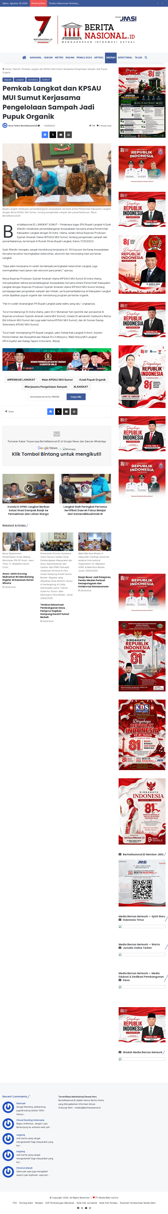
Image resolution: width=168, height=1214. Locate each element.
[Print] (68, 134)
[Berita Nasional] (84, 29)
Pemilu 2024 (84, 57)
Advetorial (125, 57)
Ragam (70, 57)
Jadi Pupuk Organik (93, 379)
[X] (53, 134)
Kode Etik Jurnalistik (87, 1203)
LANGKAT (81, 386)
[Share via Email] (60, 134)
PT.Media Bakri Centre (106, 1197)
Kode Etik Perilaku (108, 1203)
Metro (59, 57)
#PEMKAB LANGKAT (22, 379)
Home (7, 69)
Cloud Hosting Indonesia (30, 1120)
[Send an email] (39, 125)
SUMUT (46, 79)
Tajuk (138, 57)
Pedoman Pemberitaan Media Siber (138, 1203)
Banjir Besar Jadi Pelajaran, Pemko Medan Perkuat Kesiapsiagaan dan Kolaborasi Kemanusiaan (94, 582)
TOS (14, 1203)
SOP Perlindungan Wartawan (59, 1203)
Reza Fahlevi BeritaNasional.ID (22, 125)
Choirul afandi (24, 1167)
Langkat (20, 79)
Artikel (99, 57)
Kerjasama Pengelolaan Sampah (46, 386)
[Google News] (48, 449)
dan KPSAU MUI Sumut (58, 379)
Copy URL (76, 396)
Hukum (48, 57)
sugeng (20, 1134)
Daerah (111, 57)
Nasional (36, 57)
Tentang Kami (26, 1203)
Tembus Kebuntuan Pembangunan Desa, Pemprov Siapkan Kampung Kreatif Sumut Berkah (95, 3)
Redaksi (39, 1203)
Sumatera (33, 79)
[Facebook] (45, 134)
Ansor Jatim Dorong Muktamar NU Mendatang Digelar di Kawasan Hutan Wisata (18, 578)
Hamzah (21, 1103)
